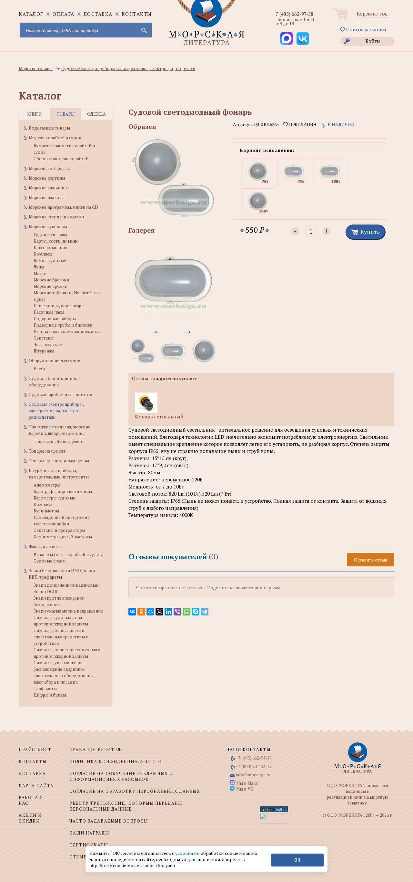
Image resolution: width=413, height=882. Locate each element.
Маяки (40, 273)
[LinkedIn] (168, 611)
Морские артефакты (49, 168)
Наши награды (89, 833)
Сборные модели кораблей (61, 159)
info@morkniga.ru (253, 775)
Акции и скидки (30, 818)
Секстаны (44, 338)
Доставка (98, 14)
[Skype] (195, 611)
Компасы (43, 254)
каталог (31, 14)
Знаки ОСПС (46, 591)
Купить (370, 231)
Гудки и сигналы (50, 234)
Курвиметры (46, 511)
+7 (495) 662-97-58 (293, 14)
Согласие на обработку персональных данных (134, 791)
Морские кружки (50, 286)
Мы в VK (244, 789)
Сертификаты (88, 845)
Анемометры (47, 485)
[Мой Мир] (150, 611)
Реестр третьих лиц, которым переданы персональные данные (125, 806)
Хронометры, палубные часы (63, 537)
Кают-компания (50, 247)
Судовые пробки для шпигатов (60, 394)
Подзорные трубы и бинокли (63, 325)
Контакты (137, 14)
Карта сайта (36, 785)
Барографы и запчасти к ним (63, 491)
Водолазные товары (49, 128)
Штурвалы (44, 351)
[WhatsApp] (186, 611)
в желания (302, 124)
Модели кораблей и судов (55, 138)
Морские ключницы (49, 188)
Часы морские (48, 344)
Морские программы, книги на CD (63, 207)
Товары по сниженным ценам (59, 461)
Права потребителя (96, 749)
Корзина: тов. (373, 13)
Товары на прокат (47, 451)
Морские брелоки (51, 280)
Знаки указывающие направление (68, 611)
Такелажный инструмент (59, 441)
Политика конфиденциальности (115, 761)
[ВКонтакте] (132, 611)
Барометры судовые (54, 498)
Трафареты (45, 688)
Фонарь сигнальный (159, 416)
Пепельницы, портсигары (59, 306)
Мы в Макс (247, 783)
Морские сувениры (48, 226)
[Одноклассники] (141, 611)
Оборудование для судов (54, 360)
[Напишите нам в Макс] (286, 38)
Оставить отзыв (370, 559)
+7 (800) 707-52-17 (254, 766)
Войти (373, 41)
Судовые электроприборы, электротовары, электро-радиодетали (56, 410)
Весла (39, 369)
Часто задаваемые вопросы (108, 821)
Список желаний (365, 29)
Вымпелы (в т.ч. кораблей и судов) (69, 554)
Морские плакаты (47, 197)
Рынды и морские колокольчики (67, 331)
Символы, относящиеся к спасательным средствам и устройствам (61, 636)
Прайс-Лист (35, 749)
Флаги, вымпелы (45, 546)
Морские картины (47, 178)
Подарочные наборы (55, 318)
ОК (297, 860)
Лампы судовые (50, 260)
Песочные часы (49, 312)
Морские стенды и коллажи (56, 217)
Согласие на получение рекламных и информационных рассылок (121, 776)
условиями (188, 853)
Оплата (64, 14)
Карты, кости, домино (56, 241)
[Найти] (143, 30)
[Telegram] (204, 611)
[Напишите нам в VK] (302, 38)
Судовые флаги (49, 561)
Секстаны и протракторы (59, 530)
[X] (159, 611)
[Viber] (177, 611)
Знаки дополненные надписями (66, 585)
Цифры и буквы (50, 695)
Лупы (39, 267)
